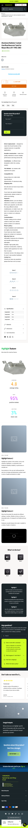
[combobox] (17, 9)
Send (6, 132)
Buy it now (14, 86)
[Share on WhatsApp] (10, 337)
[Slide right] (25, 29)
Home (4, 13)
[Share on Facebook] (5, 337)
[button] (2, 5)
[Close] (19, 821)
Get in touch (13, 754)
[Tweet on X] (7, 337)
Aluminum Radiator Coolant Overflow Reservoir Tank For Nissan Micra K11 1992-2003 (13, 16)
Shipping (3, 68)
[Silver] (2, 60)
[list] (14, 399)
